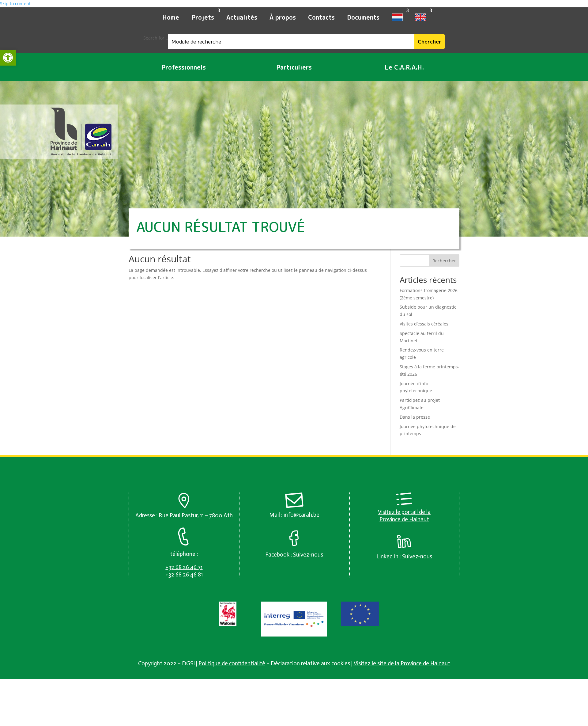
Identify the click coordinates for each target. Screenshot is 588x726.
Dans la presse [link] (415, 417)
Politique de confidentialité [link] (231, 663)
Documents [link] (363, 17)
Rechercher (444, 261)
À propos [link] (283, 17)
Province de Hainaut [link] (404, 519)
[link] (8, 58)
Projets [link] (202, 17)
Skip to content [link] (15, 3)
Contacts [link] (321, 17)
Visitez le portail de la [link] (404, 511)
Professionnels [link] (183, 67)
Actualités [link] (241, 17)
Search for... (155, 38)
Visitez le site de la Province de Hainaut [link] (402, 663)
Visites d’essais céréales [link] (424, 324)
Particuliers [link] (294, 67)
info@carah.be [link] (301, 514)
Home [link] (170, 17)
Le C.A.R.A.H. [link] (404, 67)
